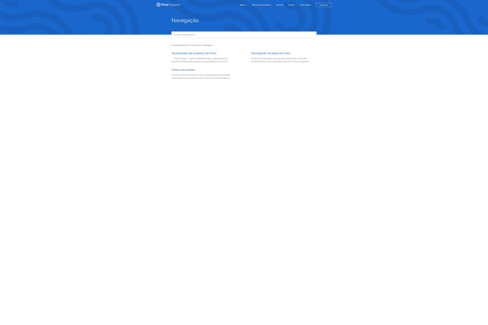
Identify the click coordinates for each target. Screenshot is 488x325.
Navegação (208, 45)
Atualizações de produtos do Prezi (194, 53)
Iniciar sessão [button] (305, 5)
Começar (324, 5)
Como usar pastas (183, 69)
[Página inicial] (168, 4)
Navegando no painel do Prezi (271, 53)
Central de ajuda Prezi (180, 45)
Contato (291, 5)
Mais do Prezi (196, 45)
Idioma (242, 5)
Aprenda (279, 5)
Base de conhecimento (261, 5)
